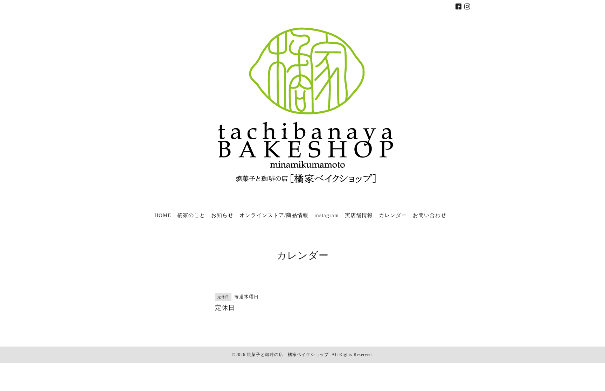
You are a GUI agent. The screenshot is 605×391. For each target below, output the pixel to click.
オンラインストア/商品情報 (273, 215)
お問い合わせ (429, 215)
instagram (326, 215)
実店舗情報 (359, 215)
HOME (162, 215)
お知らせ (222, 215)
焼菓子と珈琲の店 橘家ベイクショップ (288, 354)
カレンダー (393, 215)
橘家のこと (191, 215)
